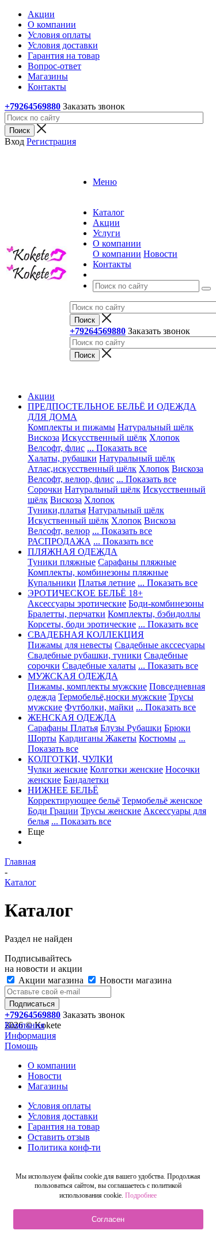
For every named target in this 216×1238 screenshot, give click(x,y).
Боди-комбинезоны (166, 603)
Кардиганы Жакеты (98, 738)
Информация (30, 1035)
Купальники (52, 583)
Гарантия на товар (64, 1126)
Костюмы (157, 738)
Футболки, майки (99, 707)
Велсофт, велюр (59, 531)
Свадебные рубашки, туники (85, 655)
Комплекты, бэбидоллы (154, 614)
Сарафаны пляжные (137, 562)
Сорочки (45, 489)
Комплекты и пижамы (71, 427)
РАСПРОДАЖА (59, 541)
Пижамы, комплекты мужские (87, 686)
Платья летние (106, 583)
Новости (160, 254)
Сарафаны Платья (63, 728)
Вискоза (43, 437)
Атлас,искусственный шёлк (82, 469)
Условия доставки (63, 1116)
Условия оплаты (59, 1106)
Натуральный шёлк (156, 427)
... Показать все (117, 448)
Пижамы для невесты (70, 645)
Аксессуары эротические (77, 603)
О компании (117, 254)
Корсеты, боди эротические (82, 624)
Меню (105, 182)
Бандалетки (86, 780)
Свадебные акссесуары (160, 645)
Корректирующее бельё (74, 800)
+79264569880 (32, 106)
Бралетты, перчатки (66, 614)
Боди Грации (53, 811)
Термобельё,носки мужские (112, 697)
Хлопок (164, 437)
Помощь (21, 1046)
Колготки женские (126, 769)
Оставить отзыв (59, 1137)
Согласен (108, 1219)
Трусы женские (111, 811)
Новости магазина (134, 980)
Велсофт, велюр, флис (71, 479)
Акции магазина (51, 980)
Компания (24, 1025)
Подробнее (141, 1195)
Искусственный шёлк (104, 437)
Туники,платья (57, 510)
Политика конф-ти (64, 1147)
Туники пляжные (62, 562)
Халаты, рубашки (62, 458)
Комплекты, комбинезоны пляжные (98, 572)
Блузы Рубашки (131, 728)
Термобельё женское (162, 800)
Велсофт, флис (56, 448)
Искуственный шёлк (68, 520)
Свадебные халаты (99, 666)
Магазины (48, 1086)
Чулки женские (58, 769)
